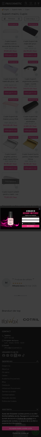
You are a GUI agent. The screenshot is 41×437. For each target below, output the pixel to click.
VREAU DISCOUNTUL (30, 226)
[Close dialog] (39, 209)
